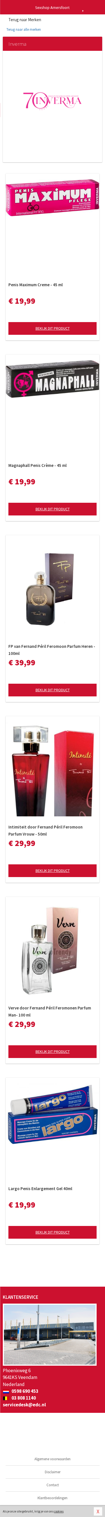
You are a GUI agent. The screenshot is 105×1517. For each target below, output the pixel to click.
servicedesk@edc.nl (24, 1405)
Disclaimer (52, 1472)
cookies (59, 1511)
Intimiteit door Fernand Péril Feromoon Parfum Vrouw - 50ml (45, 830)
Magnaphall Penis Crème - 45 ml (37, 465)
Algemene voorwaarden (52, 1459)
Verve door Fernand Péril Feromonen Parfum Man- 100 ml (49, 1011)
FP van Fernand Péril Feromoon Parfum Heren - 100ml (51, 650)
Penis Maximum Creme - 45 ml (35, 284)
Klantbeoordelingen (52, 1498)
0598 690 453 (24, 1391)
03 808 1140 (23, 1398)
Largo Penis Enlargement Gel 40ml (40, 1188)
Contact (52, 1485)
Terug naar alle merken (23, 29)
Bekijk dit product (53, 328)
